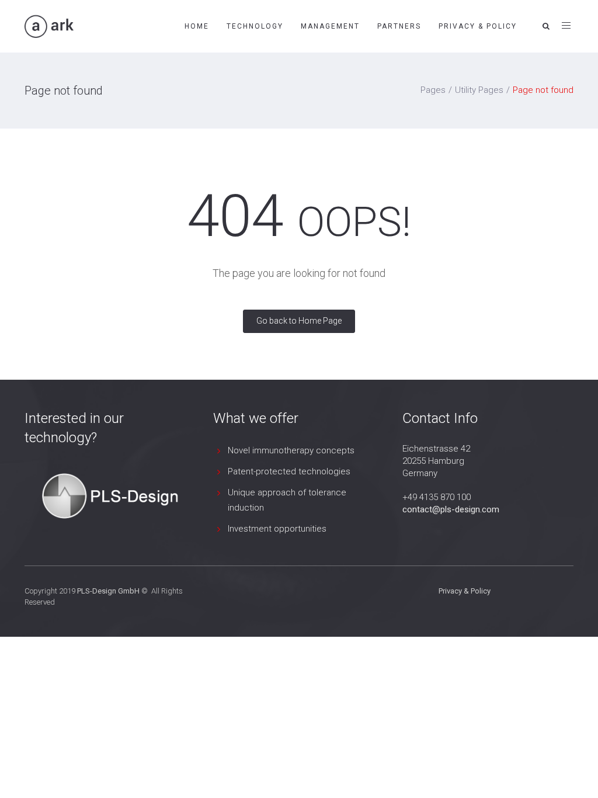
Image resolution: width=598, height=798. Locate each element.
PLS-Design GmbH (108, 591)
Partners (399, 26)
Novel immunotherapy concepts (291, 450)
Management (330, 26)
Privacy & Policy (478, 26)
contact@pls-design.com (450, 509)
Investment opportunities (277, 528)
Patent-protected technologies (289, 471)
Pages (433, 90)
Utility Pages (479, 90)
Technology (255, 26)
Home (197, 26)
